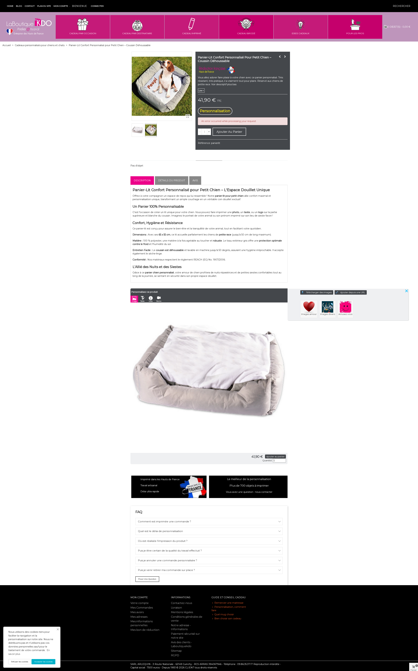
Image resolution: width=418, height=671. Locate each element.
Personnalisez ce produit (144, 292)
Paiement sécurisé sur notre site (185, 635)
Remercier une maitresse (228, 602)
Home (10, 6)
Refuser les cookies (19, 661)
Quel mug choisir (224, 614)
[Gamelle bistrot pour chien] (285, 56)
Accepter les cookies (43, 661)
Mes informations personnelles (141, 623)
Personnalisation (215, 111)
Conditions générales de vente (186, 618)
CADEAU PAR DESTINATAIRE (137, 33)
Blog (19, 6)
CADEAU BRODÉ (246, 33)
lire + (201, 90)
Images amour (309, 314)
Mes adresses (138, 616)
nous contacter (263, 491)
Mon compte (61, 6)
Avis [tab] (195, 180)
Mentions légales (182, 612)
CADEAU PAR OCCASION (82, 33)
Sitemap (176, 650)
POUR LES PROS (355, 33)
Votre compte (139, 603)
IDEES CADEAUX (300, 33)
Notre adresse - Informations (181, 627)
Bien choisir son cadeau (227, 618)
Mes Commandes (141, 607)
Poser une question (147, 579)
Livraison (176, 607)
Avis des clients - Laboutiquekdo (181, 644)
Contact (30, 6)
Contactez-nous (181, 603)
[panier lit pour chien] (187, 116)
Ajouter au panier (275, 456)
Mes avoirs (137, 612)
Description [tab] (142, 180)
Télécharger (319, 292)
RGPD (175, 655)
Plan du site (44, 6)
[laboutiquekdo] (29, 27)
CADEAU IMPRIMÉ (191, 33)
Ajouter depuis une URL (352, 292)
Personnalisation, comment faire (228, 608)
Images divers (327, 314)
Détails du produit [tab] (171, 180)
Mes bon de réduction (144, 629)
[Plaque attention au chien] (279, 56)
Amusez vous (345, 314)
